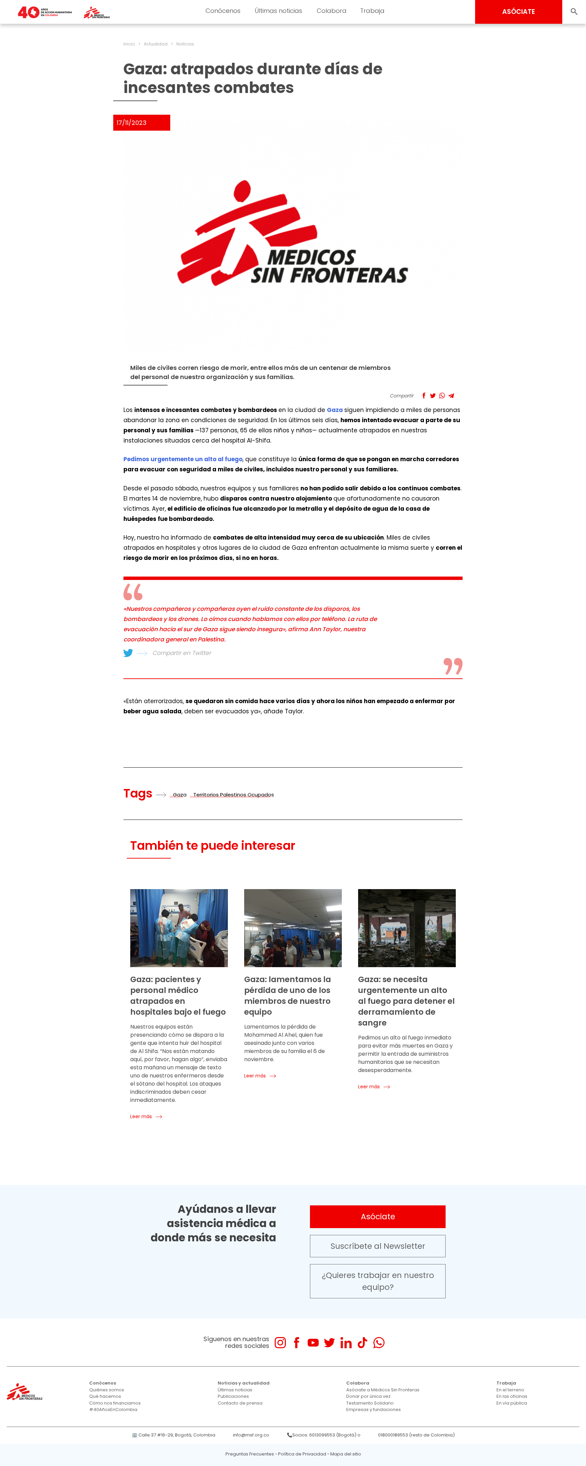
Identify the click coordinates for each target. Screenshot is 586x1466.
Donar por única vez (368, 1396)
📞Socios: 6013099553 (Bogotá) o (323, 1435)
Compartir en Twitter (181, 653)
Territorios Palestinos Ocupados (233, 794)
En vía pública (511, 1403)
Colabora (332, 10)
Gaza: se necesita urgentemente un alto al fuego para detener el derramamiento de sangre (406, 1001)
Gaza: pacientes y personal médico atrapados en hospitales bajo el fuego (178, 995)
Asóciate (378, 1216)
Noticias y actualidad (244, 1383)
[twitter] (329, 1342)
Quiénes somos (106, 1390)
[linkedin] (346, 1342)
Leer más (141, 1116)
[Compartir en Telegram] (451, 395)
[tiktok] (362, 1342)
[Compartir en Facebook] (424, 395)
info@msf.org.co (251, 1435)
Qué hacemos (105, 1396)
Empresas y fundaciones (373, 1409)
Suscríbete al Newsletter (378, 1246)
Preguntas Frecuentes (250, 1454)
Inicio (129, 44)
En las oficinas (511, 1396)
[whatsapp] (379, 1342)
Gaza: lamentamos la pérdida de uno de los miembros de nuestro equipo (287, 995)
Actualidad (156, 44)
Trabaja (372, 10)
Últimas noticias (278, 10)
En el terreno (510, 1390)
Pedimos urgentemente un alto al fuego (182, 459)
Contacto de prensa (240, 1403)
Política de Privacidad (302, 1454)
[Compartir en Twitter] (433, 395)
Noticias (185, 44)
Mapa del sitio (345, 1454)
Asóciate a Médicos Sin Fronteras (382, 1390)
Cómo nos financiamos (115, 1403)
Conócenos (223, 10)
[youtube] (313, 1342)
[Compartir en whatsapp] (442, 395)
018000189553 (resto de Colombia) (416, 1435)
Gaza (335, 410)
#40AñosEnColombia (113, 1409)
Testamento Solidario (370, 1403)
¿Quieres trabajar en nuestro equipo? (378, 1281)
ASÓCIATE (518, 11)
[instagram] (280, 1342)
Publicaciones (233, 1396)
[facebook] (296, 1342)
